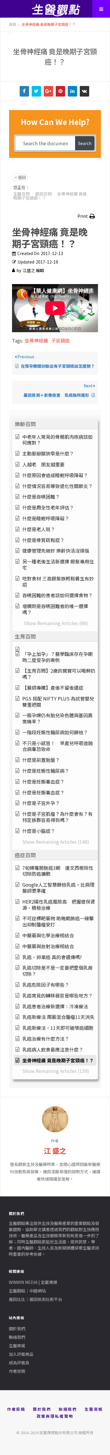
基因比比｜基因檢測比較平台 (35, 1299)
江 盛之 (55, 1150)
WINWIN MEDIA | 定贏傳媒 (33, 1282)
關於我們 (17, 1328)
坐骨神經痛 (36, 340)
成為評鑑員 (19, 1362)
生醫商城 (17, 1345)
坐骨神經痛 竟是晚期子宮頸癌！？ (48, 24)
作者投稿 (17, 1371)
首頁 (12, 24)
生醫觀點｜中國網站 (27, 1291)
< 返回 (20, 177)
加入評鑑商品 (21, 1354)
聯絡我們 (17, 1337)
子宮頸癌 (60, 340)
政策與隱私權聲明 (55, 1416)
